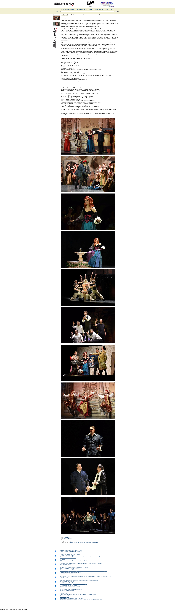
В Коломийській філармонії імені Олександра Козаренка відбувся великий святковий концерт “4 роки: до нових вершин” (83, 571)
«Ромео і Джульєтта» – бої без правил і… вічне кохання (71, 551)
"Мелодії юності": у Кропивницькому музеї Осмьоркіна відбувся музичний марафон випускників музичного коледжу (82, 562)
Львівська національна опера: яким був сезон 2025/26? (71, 550)
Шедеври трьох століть (64, 595)
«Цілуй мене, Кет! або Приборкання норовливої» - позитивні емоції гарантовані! (80, 14)
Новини (62, 9)
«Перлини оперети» (64, 588)
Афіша (67, 9)
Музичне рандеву (63, 591)
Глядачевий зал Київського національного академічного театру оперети (83, 542)
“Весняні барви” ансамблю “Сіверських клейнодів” (70, 586)
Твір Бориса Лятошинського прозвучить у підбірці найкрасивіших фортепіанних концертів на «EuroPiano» (81, 563)
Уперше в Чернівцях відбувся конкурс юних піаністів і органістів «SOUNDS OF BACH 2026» (78, 594)
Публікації (72, 9)
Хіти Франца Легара (64, 577)
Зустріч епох (62, 559)
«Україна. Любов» (63, 593)
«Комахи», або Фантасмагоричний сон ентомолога (70, 554)
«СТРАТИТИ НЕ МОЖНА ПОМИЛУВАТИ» (68, 565)
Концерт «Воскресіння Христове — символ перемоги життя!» (72, 598)
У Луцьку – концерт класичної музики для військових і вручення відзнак (74, 567)
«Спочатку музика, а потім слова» (67, 573)
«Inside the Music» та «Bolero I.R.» (67, 582)
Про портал (105, 9)
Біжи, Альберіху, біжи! (64, 597)
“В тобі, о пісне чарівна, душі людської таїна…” (69, 585)
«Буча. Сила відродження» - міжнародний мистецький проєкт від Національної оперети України (79, 552)
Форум (111, 9)
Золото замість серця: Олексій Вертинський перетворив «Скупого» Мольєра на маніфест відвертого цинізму (81, 599)
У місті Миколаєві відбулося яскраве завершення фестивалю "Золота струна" (75, 578)
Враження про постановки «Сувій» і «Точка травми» (70, 575)
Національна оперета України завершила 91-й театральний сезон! (73, 549)
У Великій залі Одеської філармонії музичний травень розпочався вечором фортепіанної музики (79, 580)
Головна (57, 11)
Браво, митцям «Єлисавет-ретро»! (67, 581)
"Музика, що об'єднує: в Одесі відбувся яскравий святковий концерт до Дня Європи (76, 569)
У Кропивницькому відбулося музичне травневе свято (70, 572)
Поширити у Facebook (66, 18)
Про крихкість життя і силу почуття (67, 590)
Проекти (91, 9)
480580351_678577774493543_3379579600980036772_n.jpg (13, 609)
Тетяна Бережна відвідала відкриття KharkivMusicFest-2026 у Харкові (73, 584)
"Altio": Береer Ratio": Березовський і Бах (68, 558)
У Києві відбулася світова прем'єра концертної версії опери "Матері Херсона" (75, 560)
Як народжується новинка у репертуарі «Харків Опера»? (71, 589)
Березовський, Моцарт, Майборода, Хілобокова (69, 568)
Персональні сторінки (82, 9)
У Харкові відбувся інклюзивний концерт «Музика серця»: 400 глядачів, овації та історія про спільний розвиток (81, 556)
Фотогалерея (98, 9)
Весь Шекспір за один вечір (65, 564)
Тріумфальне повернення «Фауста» (67, 555)
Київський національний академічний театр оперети (83, 541)
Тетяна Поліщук (71, 539)
